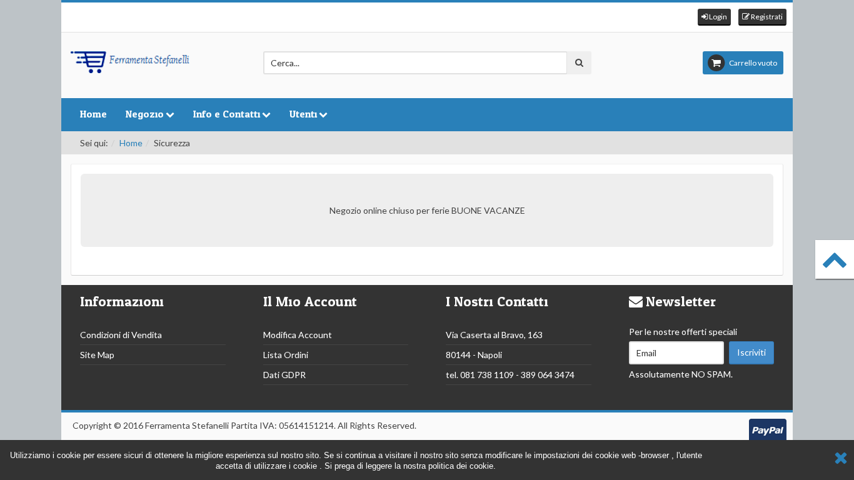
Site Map (97, 354)
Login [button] (717, 16)
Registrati (766, 16)
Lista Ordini (285, 354)
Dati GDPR (284, 374)
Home (93, 114)
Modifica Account (297, 334)
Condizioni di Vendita (121, 334)
